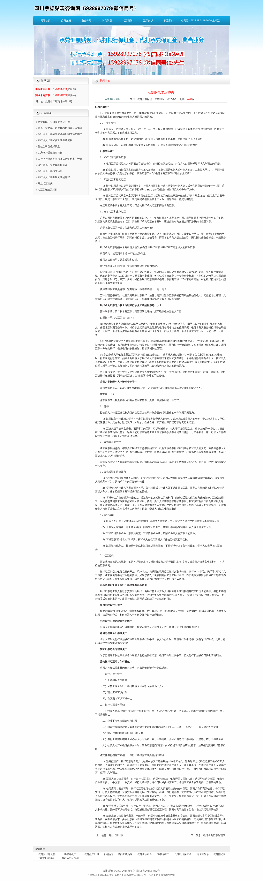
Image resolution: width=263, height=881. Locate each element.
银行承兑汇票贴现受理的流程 (54, 177)
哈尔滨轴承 (203, 854)
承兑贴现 (108, 854)
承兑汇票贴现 (46, 858)
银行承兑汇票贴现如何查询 (52, 165)
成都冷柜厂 (163, 854)
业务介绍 (86, 20)
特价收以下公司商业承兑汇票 (54, 121)
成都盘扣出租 (91, 854)
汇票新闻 (128, 20)
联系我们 (169, 20)
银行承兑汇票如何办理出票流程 (55, 140)
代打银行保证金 (182, 854)
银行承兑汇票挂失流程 (50, 171)
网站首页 (45, 20)
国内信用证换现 (70, 858)
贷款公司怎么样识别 (49, 146)
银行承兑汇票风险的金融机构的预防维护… (61, 134)
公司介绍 (66, 20)
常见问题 (107, 20)
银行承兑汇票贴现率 (214, 835)
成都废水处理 (144, 854)
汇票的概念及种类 (48, 189)
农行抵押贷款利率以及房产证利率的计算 (60, 158)
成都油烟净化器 (46, 854)
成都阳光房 (219, 854)
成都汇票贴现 (125, 854)
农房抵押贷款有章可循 (50, 152)
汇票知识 (148, 20)
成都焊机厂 (70, 854)
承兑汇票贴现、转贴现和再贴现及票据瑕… (61, 128)
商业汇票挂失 (45, 183)
